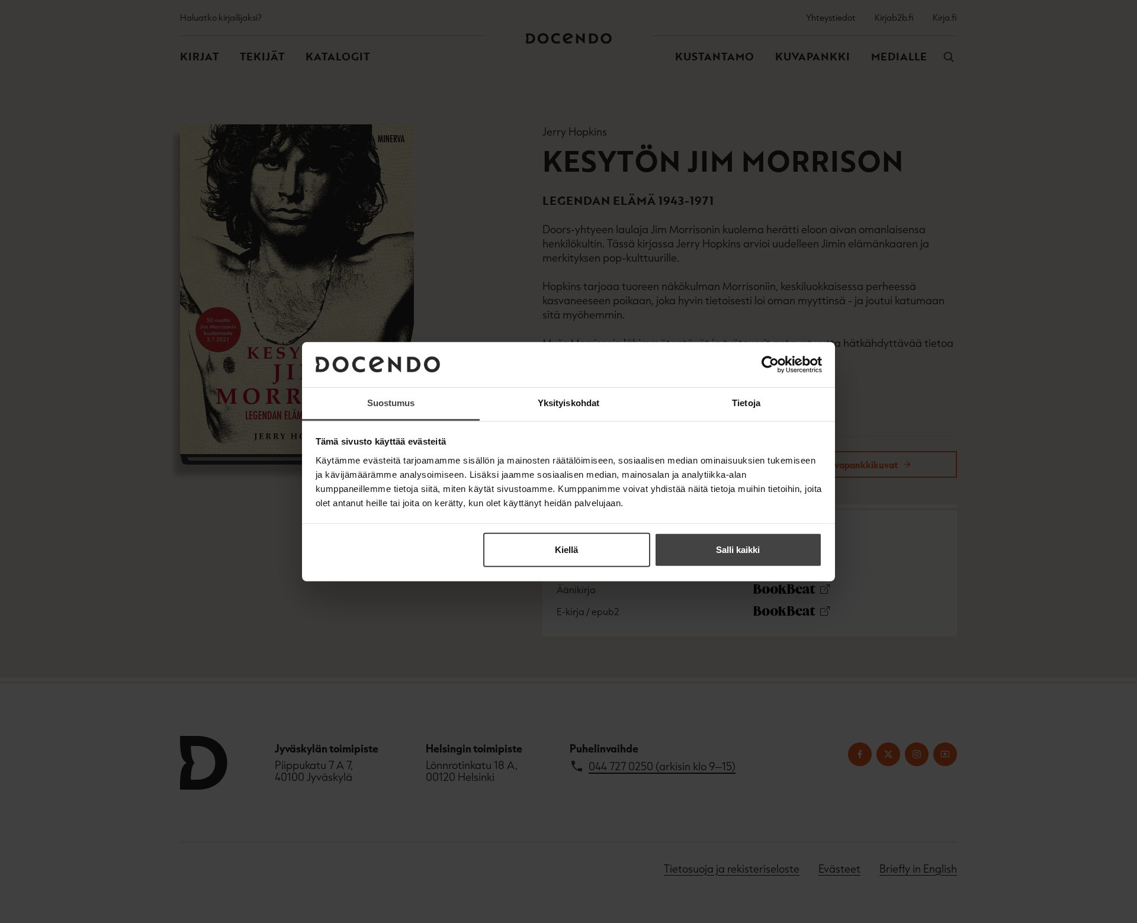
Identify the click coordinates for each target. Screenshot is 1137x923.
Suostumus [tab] (391, 403)
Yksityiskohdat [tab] (568, 403)
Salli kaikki (738, 550)
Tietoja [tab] (746, 403)
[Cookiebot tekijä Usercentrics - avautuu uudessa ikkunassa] (770, 365)
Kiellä (566, 550)
